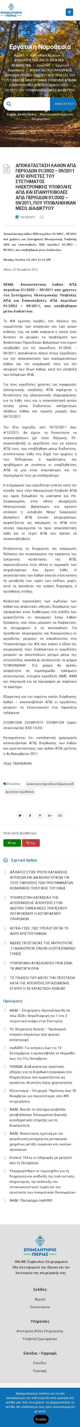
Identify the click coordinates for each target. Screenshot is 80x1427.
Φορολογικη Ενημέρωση (56, 114)
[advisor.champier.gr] (60, 816)
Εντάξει (41, 1419)
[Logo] (40, 1249)
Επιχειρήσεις (41, 119)
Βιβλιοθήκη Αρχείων (45, 55)
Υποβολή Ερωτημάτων (40, 1339)
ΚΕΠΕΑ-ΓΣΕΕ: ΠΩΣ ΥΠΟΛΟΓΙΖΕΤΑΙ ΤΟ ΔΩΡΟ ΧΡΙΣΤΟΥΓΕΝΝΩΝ (39, 931)
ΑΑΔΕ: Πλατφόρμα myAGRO (31, 1200)
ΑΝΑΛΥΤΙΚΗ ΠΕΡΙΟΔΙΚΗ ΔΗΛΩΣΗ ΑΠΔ (50, 784)
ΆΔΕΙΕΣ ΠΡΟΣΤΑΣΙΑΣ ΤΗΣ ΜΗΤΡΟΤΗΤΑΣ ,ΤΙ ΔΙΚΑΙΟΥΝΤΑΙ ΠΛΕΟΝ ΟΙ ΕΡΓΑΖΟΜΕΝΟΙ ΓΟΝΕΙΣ (42, 948)
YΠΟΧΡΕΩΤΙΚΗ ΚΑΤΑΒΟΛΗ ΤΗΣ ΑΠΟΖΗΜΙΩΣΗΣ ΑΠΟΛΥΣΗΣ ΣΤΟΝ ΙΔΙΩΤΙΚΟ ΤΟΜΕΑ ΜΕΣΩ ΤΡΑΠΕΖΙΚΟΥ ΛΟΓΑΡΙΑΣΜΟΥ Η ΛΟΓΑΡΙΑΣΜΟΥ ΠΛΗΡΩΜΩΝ (38, 908)
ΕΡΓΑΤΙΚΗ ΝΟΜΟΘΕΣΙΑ (20, 791)
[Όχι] (74, 1409)
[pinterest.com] (40, 816)
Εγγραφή (39, 1371)
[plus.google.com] (50, 816)
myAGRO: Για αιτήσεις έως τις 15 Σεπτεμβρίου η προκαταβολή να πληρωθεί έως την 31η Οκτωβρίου (42, 1053)
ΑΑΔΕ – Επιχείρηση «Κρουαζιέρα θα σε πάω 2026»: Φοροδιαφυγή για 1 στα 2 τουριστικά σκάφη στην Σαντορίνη (40, 1015)
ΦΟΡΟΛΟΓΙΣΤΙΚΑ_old (29, 60)
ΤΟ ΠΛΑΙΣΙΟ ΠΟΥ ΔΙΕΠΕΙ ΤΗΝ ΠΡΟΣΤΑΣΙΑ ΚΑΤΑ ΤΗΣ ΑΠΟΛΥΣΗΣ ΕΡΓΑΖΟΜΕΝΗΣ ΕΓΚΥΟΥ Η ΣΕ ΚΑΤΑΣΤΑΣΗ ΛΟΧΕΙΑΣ (42, 983)
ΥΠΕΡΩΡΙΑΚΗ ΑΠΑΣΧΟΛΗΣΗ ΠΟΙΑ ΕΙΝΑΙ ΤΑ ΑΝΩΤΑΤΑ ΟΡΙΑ (41, 966)
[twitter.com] (20, 816)
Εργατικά (43, 65)
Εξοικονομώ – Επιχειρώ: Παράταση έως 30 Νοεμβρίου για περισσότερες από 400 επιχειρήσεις (43, 1096)
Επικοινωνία (40, 1307)
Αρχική (19, 55)
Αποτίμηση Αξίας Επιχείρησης (39, 1331)
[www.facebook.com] (30, 816)
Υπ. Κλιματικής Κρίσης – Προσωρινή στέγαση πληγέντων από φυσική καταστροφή (38, 1034)
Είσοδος (39, 1363)
